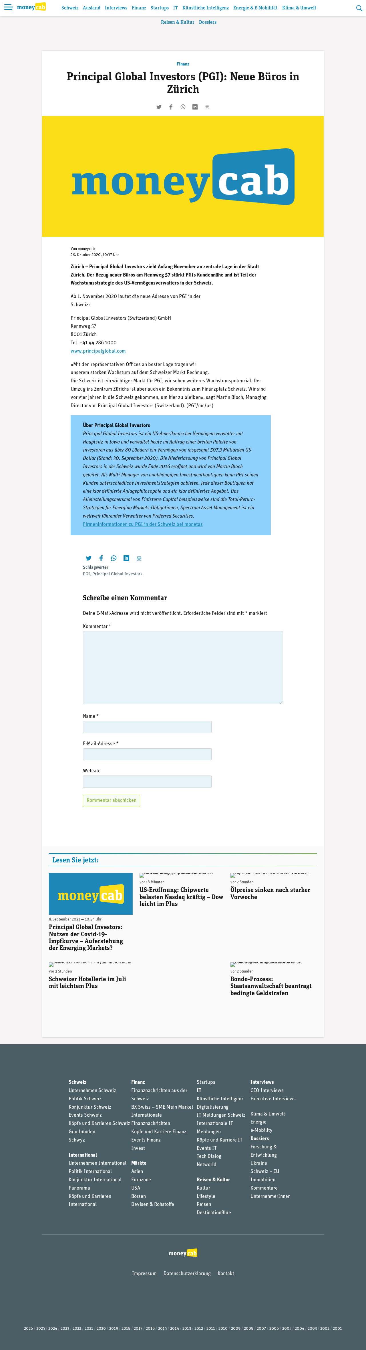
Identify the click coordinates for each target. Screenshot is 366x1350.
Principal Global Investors (117, 574)
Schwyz (77, 1140)
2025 (40, 1329)
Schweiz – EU (264, 1171)
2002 (324, 1329)
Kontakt (226, 1274)
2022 (77, 1329)
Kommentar (97, 626)
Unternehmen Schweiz (92, 1090)
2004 (299, 1329)
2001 (337, 1329)
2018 (126, 1329)
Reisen (204, 1204)
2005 (286, 1329)
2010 (223, 1329)
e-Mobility (261, 1130)
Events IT (207, 1148)
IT (175, 8)
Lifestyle (206, 1196)
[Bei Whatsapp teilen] (183, 107)
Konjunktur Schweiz (90, 1107)
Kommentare (264, 1188)
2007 (261, 1329)
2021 (89, 1329)
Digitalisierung (212, 1107)
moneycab (86, 249)
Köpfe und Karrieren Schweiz (99, 1123)
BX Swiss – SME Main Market (162, 1107)
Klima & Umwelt (299, 8)
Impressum (144, 1274)
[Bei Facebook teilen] (171, 107)
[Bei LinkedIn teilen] (195, 107)
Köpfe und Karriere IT (219, 1140)
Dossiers (207, 22)
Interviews (116, 8)
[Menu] (8, 8)
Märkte (138, 1163)
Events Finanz (146, 1140)
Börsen (138, 1196)
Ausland (91, 8)
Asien (137, 1171)
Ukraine (258, 1163)
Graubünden (82, 1132)
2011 (210, 1329)
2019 (113, 1329)
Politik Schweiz (85, 1099)
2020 (101, 1329)
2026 (28, 1329)
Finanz (139, 8)
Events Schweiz (85, 1115)
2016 (150, 1329)
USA (135, 1188)
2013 (186, 1329)
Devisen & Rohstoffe (152, 1204)
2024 (52, 1329)
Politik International (90, 1171)
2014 (174, 1329)
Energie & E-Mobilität (255, 8)
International (83, 1155)
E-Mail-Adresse (101, 744)
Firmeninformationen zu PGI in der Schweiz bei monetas (143, 524)
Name (91, 716)
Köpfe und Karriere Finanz (158, 1132)
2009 (235, 1329)
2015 (162, 1329)
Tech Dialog (209, 1156)
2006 (274, 1329)
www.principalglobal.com (98, 351)
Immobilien (262, 1180)
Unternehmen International (97, 1163)
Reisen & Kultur (177, 22)
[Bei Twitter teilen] (159, 107)
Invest (138, 1148)
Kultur (203, 1188)
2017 (138, 1329)
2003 (312, 1329)
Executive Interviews (273, 1099)
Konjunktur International (95, 1180)
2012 (198, 1329)
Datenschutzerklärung (187, 1274)
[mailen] (207, 107)
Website (92, 771)
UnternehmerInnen (270, 1196)
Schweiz (69, 8)
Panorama (79, 1188)
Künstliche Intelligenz (205, 8)
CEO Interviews (267, 1090)
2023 (65, 1329)
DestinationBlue (214, 1213)
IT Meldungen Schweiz (221, 1115)
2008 (248, 1329)
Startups (160, 8)
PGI (86, 574)
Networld (206, 1165)
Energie (258, 1122)
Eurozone (141, 1180)
